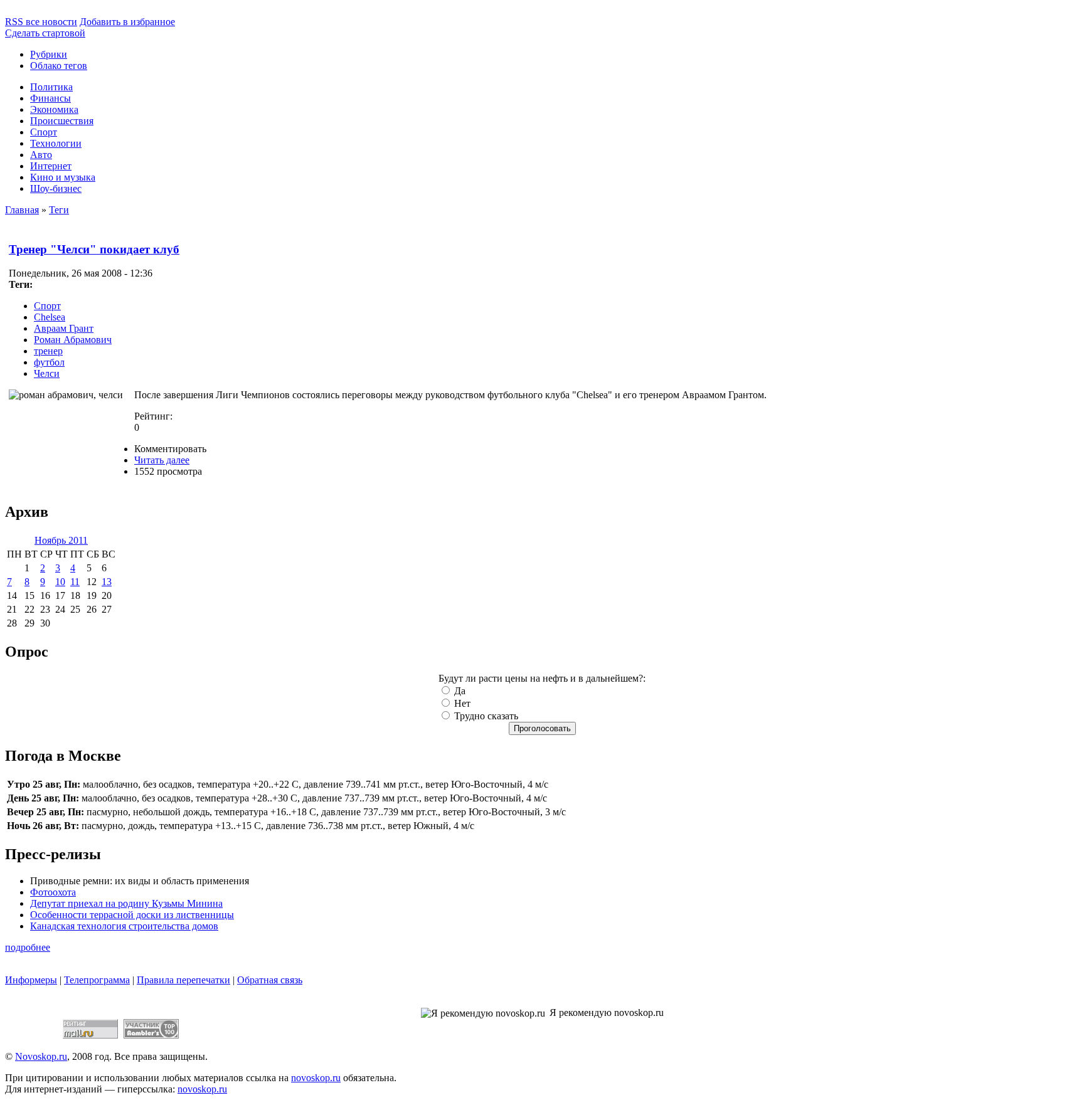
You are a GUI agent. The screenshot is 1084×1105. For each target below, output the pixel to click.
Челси (47, 373)
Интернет (51, 166)
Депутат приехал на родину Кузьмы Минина (126, 903)
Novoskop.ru (41, 1056)
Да (458, 690)
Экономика (54, 109)
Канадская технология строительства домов (124, 926)
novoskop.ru (316, 1077)
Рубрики (48, 54)
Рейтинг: (153, 416)
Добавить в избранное (127, 21)
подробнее (27, 947)
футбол (49, 362)
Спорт (43, 132)
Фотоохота (53, 892)
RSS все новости (41, 21)
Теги (59, 209)
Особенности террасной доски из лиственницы (132, 914)
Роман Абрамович (73, 339)
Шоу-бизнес (56, 188)
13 (107, 581)
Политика (51, 87)
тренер (48, 351)
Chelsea (49, 317)
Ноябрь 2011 (61, 540)
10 (60, 581)
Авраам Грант (63, 328)
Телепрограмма (97, 980)
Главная (22, 209)
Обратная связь (269, 980)
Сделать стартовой (45, 33)
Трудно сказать (485, 716)
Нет (461, 703)
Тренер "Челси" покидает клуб (94, 249)
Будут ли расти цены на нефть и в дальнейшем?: (542, 678)
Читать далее (161, 460)
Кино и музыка (62, 177)
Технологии (56, 143)
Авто (41, 154)
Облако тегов (58, 65)
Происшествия (61, 120)
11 (75, 581)
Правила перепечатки (183, 980)
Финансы (50, 98)
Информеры (31, 980)
